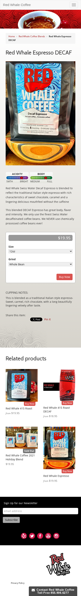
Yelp (24, 536)
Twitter (32, 536)
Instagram (56, 536)
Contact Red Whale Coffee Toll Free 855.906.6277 (54, 591)
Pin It (47, 319)
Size (11, 246)
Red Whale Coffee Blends (32, 36)
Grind (12, 259)
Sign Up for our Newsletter (20, 503)
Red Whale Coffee (17, 5)
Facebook (40, 536)
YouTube (48, 536)
